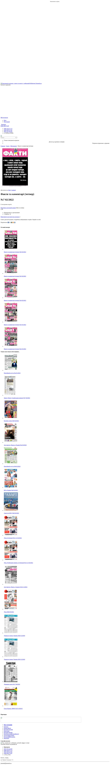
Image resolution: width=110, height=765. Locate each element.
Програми (6, 731)
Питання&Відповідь (9, 737)
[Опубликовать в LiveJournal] (10, 222)
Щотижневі (13, 146)
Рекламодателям (8, 729)
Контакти (6, 738)
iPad (9, 190)
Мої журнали (4, 117)
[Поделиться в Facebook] (8, 222)
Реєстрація (7, 121)
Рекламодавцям (8, 732)
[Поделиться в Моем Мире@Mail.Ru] (11, 222)
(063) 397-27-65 (8, 130)
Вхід (5, 120)
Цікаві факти (7, 728)
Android (13, 190)
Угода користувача (9, 735)
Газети (8, 146)
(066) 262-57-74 (8, 128)
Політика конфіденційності (11, 734)
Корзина (3, 124)
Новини (6, 726)
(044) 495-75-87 (5, 126)
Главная (3, 146)
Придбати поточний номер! (8, 207)
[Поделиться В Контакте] (14, 222)
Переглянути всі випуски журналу (10, 217)
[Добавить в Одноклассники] (13, 222)
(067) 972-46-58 (8, 131)
